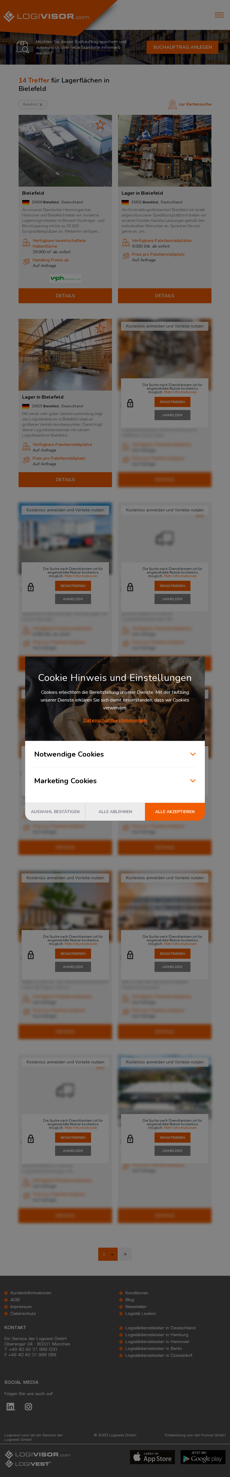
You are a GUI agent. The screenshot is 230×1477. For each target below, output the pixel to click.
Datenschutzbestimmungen (115, 720)
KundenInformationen (31, 1293)
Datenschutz (23, 1314)
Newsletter (136, 1307)
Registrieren (172, 402)
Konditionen (136, 1293)
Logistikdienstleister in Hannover (157, 1342)
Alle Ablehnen (115, 811)
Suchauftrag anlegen (182, 47)
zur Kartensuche (195, 104)
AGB (15, 1300)
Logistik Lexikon (140, 1314)
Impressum (21, 1307)
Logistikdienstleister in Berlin (153, 1349)
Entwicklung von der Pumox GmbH (195, 1435)
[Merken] (100, 124)
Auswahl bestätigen (55, 811)
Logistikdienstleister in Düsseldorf (158, 1356)
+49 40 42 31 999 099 (32, 1355)
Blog (129, 1300)
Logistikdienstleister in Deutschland (160, 1328)
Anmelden (172, 415)
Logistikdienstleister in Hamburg (156, 1335)
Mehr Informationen (180, 392)
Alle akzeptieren (175, 811)
